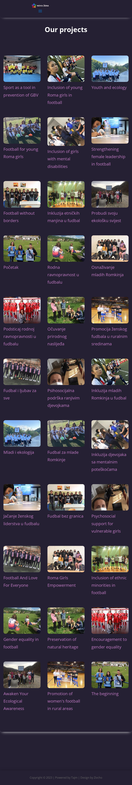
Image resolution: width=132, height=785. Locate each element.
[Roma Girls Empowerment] (66, 559)
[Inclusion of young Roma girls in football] (66, 69)
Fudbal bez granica (65, 516)
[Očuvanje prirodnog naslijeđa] (66, 310)
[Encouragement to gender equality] (110, 620)
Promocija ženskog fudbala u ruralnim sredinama (109, 336)
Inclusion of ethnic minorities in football (109, 585)
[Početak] (22, 248)
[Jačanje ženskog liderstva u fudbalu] (22, 497)
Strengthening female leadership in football (108, 156)
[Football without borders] (22, 194)
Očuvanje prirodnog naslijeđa (57, 336)
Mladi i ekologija (18, 452)
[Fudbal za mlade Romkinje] (66, 433)
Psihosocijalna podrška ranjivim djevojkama (63, 398)
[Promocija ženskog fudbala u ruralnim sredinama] (110, 310)
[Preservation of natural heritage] (66, 620)
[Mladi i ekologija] (22, 433)
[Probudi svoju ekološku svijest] (110, 194)
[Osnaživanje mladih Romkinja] (110, 248)
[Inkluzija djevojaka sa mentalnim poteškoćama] (110, 434)
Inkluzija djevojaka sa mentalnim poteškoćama (108, 462)
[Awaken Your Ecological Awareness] (22, 675)
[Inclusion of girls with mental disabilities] (66, 131)
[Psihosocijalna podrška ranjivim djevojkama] (66, 372)
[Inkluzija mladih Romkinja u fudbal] (110, 372)
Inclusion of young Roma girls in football (64, 94)
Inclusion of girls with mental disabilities (63, 158)
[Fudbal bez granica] (66, 497)
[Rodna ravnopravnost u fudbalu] (66, 248)
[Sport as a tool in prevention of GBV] (22, 69)
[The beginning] (110, 675)
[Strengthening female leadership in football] (110, 130)
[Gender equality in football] (22, 620)
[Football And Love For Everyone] (22, 559)
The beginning (105, 693)
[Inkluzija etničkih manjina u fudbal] (66, 194)
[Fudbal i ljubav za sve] (22, 372)
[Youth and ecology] (110, 69)
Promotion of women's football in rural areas (63, 701)
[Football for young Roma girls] (22, 130)
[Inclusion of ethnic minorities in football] (110, 559)
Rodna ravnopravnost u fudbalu (63, 274)
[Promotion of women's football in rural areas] (66, 675)
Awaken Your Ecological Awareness (16, 701)
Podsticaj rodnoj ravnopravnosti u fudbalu (19, 336)
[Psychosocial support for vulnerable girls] (110, 497)
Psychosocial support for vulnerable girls (106, 523)
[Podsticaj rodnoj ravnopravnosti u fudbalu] (22, 310)
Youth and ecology (109, 87)
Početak (11, 267)
